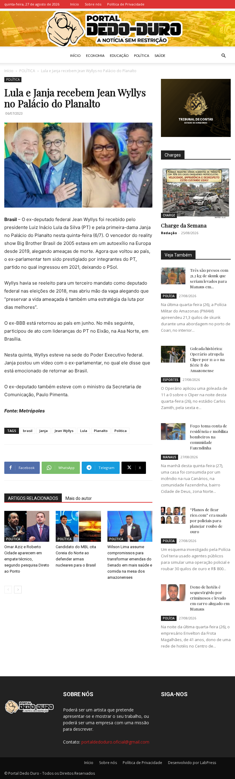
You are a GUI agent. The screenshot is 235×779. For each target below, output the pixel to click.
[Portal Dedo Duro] (117, 28)
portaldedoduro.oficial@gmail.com (115, 742)
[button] (223, 56)
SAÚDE (160, 55)
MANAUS (169, 457)
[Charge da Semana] (196, 193)
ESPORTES (170, 380)
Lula (83, 430)
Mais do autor (78, 498)
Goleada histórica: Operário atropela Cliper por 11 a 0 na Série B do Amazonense (207, 359)
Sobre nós (93, 4)
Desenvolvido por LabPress (192, 762)
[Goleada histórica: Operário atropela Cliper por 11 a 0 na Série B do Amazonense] (173, 354)
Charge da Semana (184, 225)
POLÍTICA (141, 55)
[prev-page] (8, 589)
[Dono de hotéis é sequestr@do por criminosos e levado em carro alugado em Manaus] (173, 592)
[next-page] (18, 589)
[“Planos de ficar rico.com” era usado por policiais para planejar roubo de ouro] (173, 515)
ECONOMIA (95, 55)
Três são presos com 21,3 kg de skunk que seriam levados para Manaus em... (209, 278)
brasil (27, 430)
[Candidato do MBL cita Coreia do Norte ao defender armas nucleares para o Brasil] (78, 526)
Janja (43, 430)
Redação (169, 233)
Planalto (101, 430)
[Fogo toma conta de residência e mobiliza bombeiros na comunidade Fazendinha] (173, 431)
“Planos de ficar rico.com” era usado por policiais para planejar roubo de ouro (208, 520)
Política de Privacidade (125, 4)
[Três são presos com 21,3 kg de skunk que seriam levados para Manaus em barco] (173, 276)
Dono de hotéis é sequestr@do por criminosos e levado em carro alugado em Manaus (209, 597)
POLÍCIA (169, 296)
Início (74, 4)
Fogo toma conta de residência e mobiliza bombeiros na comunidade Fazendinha (209, 436)
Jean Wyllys (63, 430)
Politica (120, 430)
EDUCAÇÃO (119, 55)
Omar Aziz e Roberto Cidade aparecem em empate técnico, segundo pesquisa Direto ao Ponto (26, 559)
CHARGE (169, 215)
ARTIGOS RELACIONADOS (33, 498)
